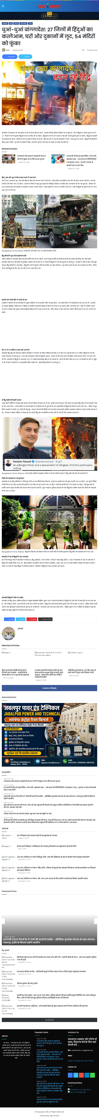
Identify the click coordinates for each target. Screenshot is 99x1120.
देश (11, 23)
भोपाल (16, 23)
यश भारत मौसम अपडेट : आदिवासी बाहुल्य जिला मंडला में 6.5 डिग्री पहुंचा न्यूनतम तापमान (51, 971)
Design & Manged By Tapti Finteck (81, 1061)
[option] (49, 921)
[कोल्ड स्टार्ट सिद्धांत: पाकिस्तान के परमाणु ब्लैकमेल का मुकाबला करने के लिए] (8, 849)
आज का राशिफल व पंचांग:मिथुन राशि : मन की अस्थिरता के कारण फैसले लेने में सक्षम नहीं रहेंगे (53, 857)
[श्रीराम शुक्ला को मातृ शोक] (8, 987)
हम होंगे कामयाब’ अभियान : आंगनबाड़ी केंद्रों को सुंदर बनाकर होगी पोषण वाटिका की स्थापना (52, 1006)
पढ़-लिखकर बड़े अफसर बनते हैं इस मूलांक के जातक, (37, 835)
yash (8, 50)
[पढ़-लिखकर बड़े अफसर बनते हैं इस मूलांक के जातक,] (8, 838)
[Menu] (3, 7)
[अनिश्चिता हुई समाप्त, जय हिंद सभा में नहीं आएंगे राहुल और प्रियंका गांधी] (82, 659)
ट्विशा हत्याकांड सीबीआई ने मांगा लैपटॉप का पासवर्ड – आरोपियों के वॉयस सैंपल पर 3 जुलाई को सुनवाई (15, 672)
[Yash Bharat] (49, 6)
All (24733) (49, 1020)
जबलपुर (5, 23)
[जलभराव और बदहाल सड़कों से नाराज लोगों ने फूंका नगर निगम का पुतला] (8, 158)
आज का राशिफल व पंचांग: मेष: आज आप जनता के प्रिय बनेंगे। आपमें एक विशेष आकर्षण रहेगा (52, 878)
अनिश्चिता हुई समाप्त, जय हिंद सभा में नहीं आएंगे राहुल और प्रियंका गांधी (82, 671)
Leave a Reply (50, 688)
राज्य (30, 23)
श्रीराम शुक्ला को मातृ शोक (27, 983)
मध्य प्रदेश (23, 23)
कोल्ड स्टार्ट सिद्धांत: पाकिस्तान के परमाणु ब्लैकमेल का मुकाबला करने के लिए (46, 846)
